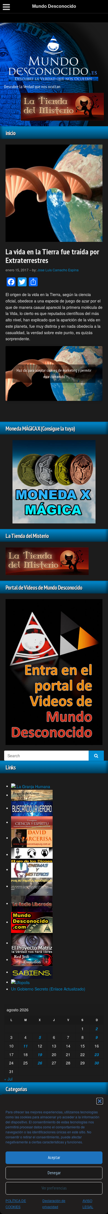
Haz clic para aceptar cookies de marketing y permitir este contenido (54, 373)
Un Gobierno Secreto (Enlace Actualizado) (48, 989)
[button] (99, 1101)
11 (25, 1046)
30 (96, 1063)
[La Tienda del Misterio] (62, 106)
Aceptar (54, 1157)
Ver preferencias (54, 1188)
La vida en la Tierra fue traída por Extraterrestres (52, 255)
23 (96, 1054)
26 (40, 1063)
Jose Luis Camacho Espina (58, 269)
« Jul (8, 1079)
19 (40, 1054)
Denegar (54, 1172)
